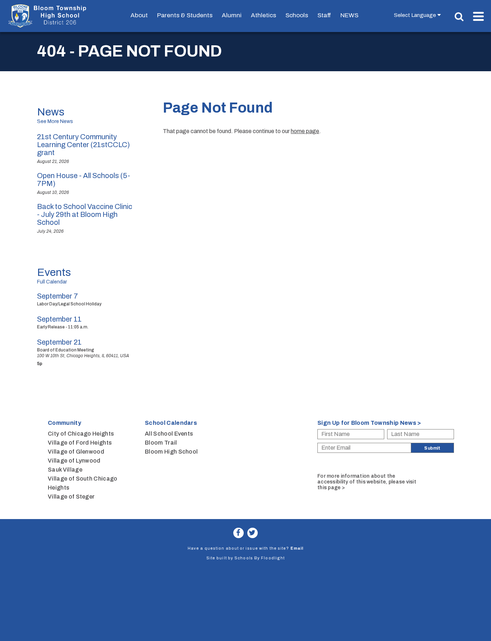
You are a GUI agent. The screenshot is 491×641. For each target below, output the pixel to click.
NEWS (349, 15)
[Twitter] (252, 533)
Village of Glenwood (76, 452)
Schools (296, 15)
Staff (324, 15)
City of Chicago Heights (81, 434)
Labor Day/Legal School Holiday (69, 303)
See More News (55, 121)
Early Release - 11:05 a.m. (62, 326)
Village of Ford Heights (80, 443)
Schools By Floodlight (259, 558)
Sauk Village (65, 470)
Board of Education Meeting (65, 350)
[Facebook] (238, 533)
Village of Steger (71, 497)
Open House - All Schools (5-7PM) (83, 179)
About (139, 15)
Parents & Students (184, 15)
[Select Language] (419, 14)
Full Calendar (52, 282)
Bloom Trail (161, 443)
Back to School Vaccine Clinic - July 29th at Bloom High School (84, 214)
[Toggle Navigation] (478, 16)
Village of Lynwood (74, 461)
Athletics (263, 15)
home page (305, 131)
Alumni (232, 15)
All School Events (169, 434)
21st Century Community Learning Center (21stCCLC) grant (83, 144)
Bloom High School (171, 452)
